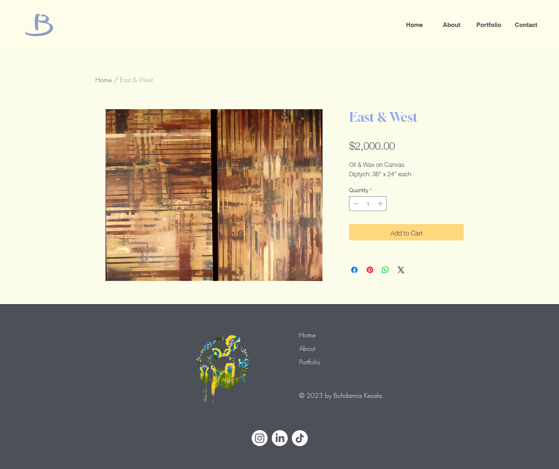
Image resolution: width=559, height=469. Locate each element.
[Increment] (381, 204)
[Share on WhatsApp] (385, 270)
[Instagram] (260, 438)
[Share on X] (401, 270)
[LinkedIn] (280, 438)
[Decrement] (355, 204)
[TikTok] (300, 438)
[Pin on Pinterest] (370, 270)
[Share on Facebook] (354, 270)
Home (103, 79)
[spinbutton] (368, 204)
